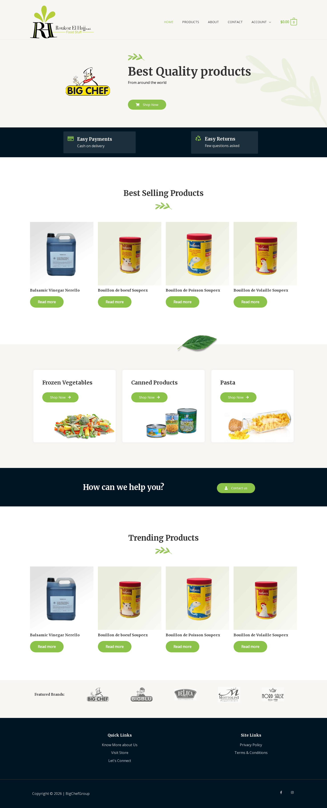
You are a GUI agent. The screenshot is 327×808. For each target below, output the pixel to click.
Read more (47, 301)
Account (259, 22)
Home (168, 22)
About (213, 22)
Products (190, 22)
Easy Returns (220, 139)
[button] (147, 105)
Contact (235, 22)
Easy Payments (94, 139)
